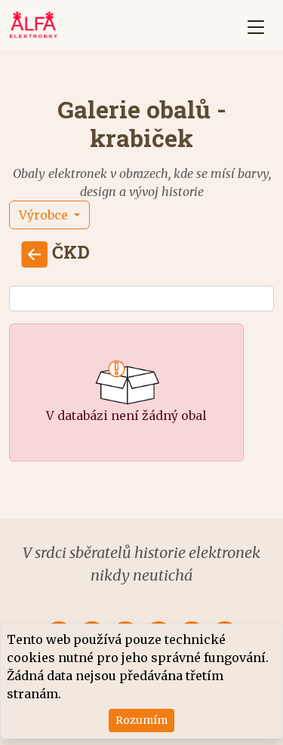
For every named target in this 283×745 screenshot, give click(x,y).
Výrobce (45, 214)
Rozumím (141, 720)
